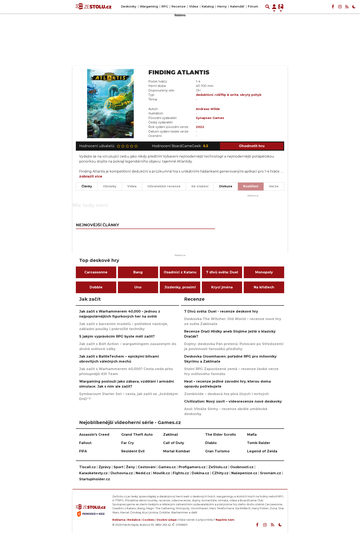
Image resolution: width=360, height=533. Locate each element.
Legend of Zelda (262, 451)
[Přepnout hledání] (267, 7)
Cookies (148, 519)
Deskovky (128, 6)
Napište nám (225, 519)
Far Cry (127, 443)
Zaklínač (170, 435)
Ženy (130, 467)
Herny (222, 6)
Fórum (253, 6)
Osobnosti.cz (242, 467)
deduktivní (204, 95)
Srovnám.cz (270, 473)
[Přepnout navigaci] (274, 7)
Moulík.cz (161, 473)
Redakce (133, 519)
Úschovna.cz (121, 473)
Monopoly (264, 272)
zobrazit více (90, 176)
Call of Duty (173, 443)
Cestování (147, 467)
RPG (164, 6)
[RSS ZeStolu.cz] (347, 7)
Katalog (208, 6)
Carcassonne (96, 272)
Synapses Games (210, 118)
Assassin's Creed (94, 435)
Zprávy (105, 467)
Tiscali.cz (87, 467)
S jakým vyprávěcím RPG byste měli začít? (117, 336)
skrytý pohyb (250, 95)
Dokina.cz (200, 473)
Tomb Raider (258, 443)
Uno (137, 287)
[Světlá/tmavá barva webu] (354, 7)
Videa (193, 6)
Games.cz (167, 467)
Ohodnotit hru (252, 146)
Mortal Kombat (176, 451)
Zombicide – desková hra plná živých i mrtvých (226, 394)
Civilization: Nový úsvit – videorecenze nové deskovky (233, 401)
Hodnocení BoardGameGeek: (180, 146)
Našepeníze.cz (244, 473)
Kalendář (237, 6)
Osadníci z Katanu (180, 272)
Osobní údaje (166, 519)
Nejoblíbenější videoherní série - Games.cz (130, 422)
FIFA (83, 451)
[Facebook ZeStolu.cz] (333, 7)
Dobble (96, 287)
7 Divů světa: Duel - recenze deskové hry (221, 311)
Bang (138, 272)
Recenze (178, 6)
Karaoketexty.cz (93, 473)
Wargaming (149, 6)
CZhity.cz (220, 473)
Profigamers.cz (192, 467)
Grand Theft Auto (137, 435)
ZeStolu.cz (218, 467)
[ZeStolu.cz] (93, 7)
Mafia (252, 435)
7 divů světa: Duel (222, 272)
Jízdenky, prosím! (180, 287)
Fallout (85, 443)
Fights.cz (181, 473)
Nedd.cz (143, 473)
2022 (200, 127)
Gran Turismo (217, 451)
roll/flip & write (227, 95)
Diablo (211, 443)
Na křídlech (264, 287)
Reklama (118, 519)
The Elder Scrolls (220, 435)
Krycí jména (222, 287)
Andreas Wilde (208, 109)
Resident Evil (133, 451)
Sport (118, 467)
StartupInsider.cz (94, 479)
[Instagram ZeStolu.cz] (340, 7)
